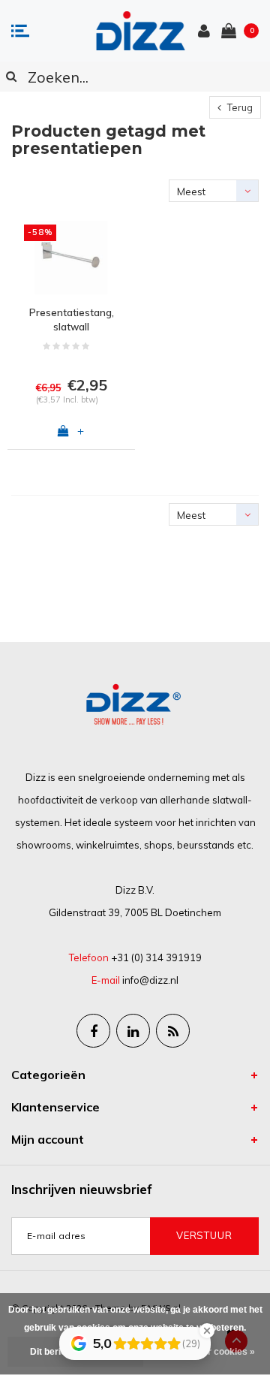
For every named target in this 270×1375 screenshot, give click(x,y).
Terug (239, 107)
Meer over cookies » (211, 1351)
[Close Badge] (207, 1330)
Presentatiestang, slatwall (71, 319)
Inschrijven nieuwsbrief (81, 1189)
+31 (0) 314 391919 (156, 957)
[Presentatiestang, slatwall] (71, 257)
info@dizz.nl (150, 980)
